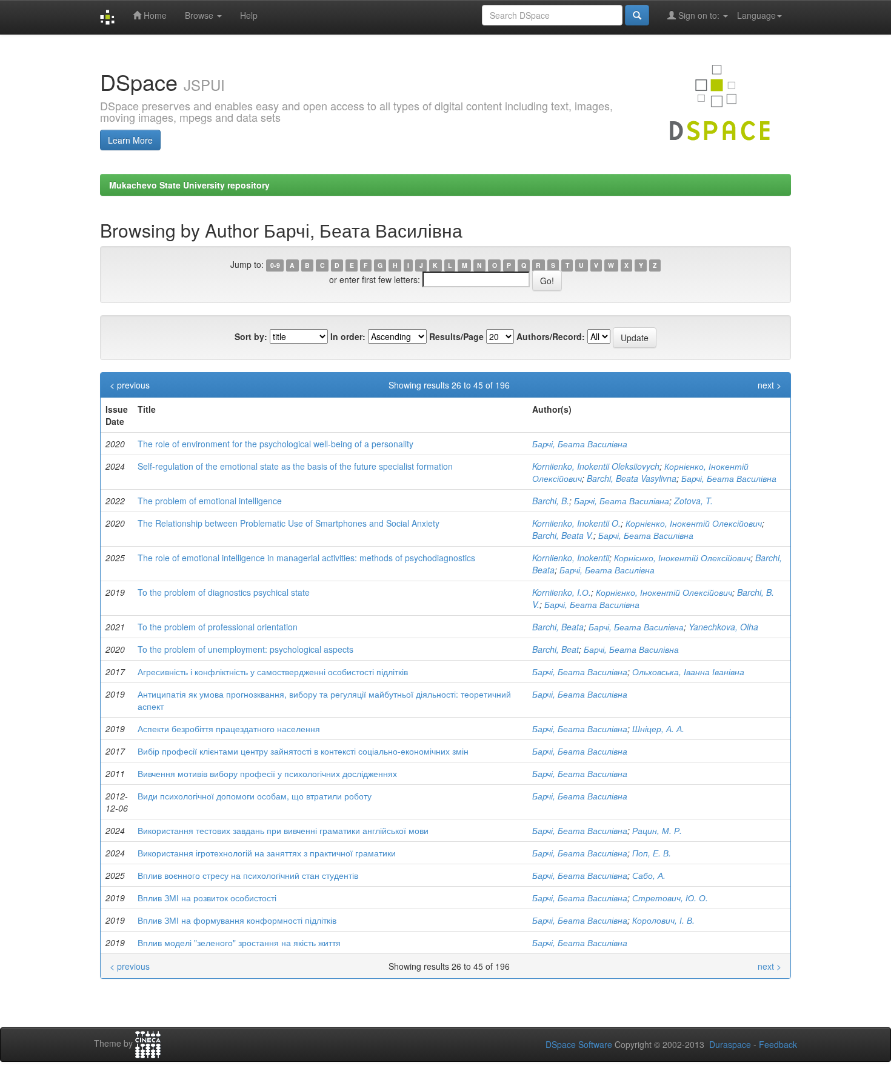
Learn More (130, 140)
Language (756, 15)
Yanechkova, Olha (723, 627)
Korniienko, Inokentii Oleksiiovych (595, 466)
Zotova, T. (693, 501)
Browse (200, 15)
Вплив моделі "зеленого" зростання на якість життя (239, 942)
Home (154, 15)
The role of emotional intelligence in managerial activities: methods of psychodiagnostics (306, 558)
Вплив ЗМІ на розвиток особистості (207, 898)
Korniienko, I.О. (561, 592)
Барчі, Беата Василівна (579, 444)
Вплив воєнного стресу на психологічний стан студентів (248, 875)
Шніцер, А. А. (658, 728)
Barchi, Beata (558, 627)
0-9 (275, 265)
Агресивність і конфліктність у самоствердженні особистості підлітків (273, 671)
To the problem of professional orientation (218, 627)
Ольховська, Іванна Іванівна (688, 671)
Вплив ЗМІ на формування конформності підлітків (237, 920)
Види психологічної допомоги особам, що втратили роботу (255, 796)
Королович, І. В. (663, 920)
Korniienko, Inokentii (570, 558)
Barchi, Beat (555, 649)
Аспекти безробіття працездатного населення (229, 728)
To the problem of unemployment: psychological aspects (245, 649)
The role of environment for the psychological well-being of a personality (275, 444)
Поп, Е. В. (651, 853)
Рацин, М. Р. (657, 830)
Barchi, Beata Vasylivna (631, 478)
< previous (130, 385)
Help (249, 15)
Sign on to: (699, 15)
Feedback (778, 1044)
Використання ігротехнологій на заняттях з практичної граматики (267, 853)
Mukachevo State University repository (189, 185)
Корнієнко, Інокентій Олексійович (694, 523)
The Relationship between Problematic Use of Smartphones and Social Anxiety (288, 523)
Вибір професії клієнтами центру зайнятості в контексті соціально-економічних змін (303, 751)
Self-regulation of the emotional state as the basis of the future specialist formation (295, 466)
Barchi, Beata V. (562, 535)
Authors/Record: (550, 336)
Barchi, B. (550, 501)
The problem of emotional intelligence (210, 501)
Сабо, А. (649, 875)
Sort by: (251, 336)
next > (769, 385)
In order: (347, 336)
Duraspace (730, 1044)
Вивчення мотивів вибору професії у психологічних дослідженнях (267, 773)
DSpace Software (579, 1044)
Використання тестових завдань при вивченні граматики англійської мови (283, 830)
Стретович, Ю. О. (670, 898)
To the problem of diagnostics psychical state (224, 592)
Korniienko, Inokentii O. (576, 523)
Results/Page (456, 336)
